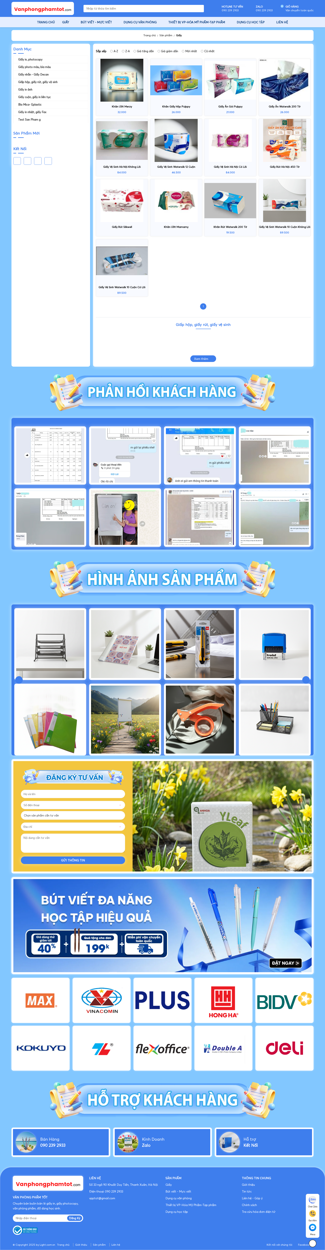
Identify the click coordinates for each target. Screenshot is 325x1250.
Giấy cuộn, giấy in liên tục (34, 97)
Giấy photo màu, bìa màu (34, 67)
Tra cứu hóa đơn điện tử (259, 1212)
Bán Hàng (49, 1139)
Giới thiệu (248, 1185)
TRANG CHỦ (46, 22)
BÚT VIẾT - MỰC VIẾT (96, 22)
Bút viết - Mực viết (178, 1191)
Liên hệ (116, 1244)
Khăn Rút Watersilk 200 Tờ (230, 227)
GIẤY (65, 22)
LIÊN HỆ (282, 22)
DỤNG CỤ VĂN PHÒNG (140, 22)
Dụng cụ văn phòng (179, 1198)
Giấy (179, 35)
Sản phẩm (165, 35)
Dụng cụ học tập (177, 1212)
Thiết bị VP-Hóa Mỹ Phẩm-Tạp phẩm (191, 1205)
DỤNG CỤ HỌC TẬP (251, 22)
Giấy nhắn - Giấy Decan (33, 74)
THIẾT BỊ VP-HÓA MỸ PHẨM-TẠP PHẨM (196, 22)
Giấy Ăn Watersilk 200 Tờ (284, 106)
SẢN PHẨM (173, 1178)
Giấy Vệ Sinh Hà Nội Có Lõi (230, 166)
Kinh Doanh (153, 1139)
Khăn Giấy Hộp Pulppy (176, 106)
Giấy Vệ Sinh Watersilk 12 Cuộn (176, 166)
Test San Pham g (29, 119)
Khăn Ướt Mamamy (176, 227)
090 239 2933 (52, 1145)
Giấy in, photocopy (30, 59)
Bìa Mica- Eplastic (30, 104)
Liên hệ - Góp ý (252, 1198)
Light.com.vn (47, 1244)
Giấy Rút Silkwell (122, 227)
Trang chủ (149, 35)
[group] (162, 925)
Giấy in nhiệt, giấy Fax (32, 112)
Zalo (146, 1145)
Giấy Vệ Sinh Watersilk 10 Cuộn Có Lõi (122, 287)
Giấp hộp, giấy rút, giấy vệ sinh (38, 82)
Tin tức (247, 1191)
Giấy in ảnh (25, 89)
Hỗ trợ (250, 1139)
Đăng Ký (74, 1218)
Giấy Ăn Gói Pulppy (230, 106)
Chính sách (250, 1205)
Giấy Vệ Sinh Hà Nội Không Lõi (122, 166)
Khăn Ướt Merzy (122, 106)
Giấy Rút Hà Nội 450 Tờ (284, 166)
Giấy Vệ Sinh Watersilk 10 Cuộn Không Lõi (284, 227)
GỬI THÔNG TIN (73, 860)
